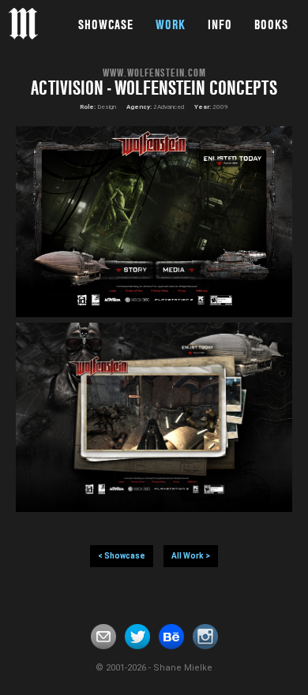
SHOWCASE (105, 24)
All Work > (190, 555)
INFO (220, 24)
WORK (171, 24)
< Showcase (121, 555)
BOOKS (271, 24)
